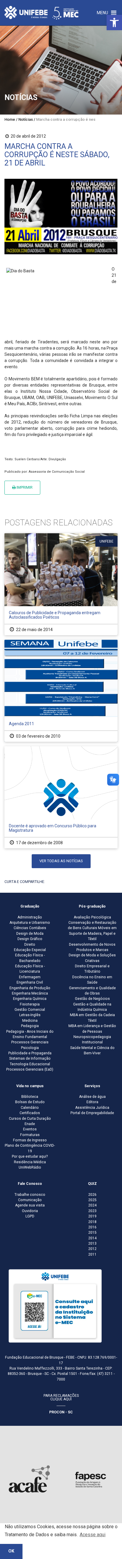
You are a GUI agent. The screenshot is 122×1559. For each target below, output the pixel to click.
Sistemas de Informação (30, 1058)
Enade (30, 1124)
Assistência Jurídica (92, 1108)
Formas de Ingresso (30, 1140)
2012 (92, 1249)
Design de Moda (30, 933)
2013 (92, 1243)
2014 (92, 1238)
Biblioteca (29, 1097)
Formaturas (30, 1135)
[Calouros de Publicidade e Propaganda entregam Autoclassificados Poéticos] (61, 584)
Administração (29, 917)
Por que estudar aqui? (30, 1156)
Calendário (30, 1108)
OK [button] (11, 1551)
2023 (92, 1211)
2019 (92, 1216)
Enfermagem (30, 977)
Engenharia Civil (30, 982)
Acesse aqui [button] (92, 1534)
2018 (92, 1222)
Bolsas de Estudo (30, 1102)
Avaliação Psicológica (92, 917)
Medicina (30, 1021)
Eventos (30, 1129)
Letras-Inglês (30, 1015)
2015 (92, 1232)
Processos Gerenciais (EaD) (29, 1069)
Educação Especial (30, 950)
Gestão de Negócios (92, 999)
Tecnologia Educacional (30, 1064)
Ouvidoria (30, 1211)
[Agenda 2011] (61, 691)
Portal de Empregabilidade (92, 1113)
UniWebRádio (30, 1167)
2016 (92, 1227)
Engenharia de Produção (29, 988)
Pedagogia (30, 1026)
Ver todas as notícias (61, 861)
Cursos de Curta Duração (30, 1118)
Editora (92, 1102)
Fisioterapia (30, 1004)
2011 (92, 1254)
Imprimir (24, 487)
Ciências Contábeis (30, 928)
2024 (92, 1205)
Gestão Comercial (30, 1010)
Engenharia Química (29, 999)
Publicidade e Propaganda (30, 1053)
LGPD (29, 1216)
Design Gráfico (29, 939)
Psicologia (30, 1048)
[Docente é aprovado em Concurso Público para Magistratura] (61, 797)
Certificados (30, 1113)
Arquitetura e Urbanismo (29, 923)
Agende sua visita (30, 1205)
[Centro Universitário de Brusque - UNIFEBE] (41, 12)
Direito (29, 944)
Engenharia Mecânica (30, 993)
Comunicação (30, 1200)
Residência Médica (30, 1162)
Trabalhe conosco (30, 1195)
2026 (92, 1195)
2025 (92, 1200)
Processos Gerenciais (30, 1042)
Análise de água (92, 1097)
